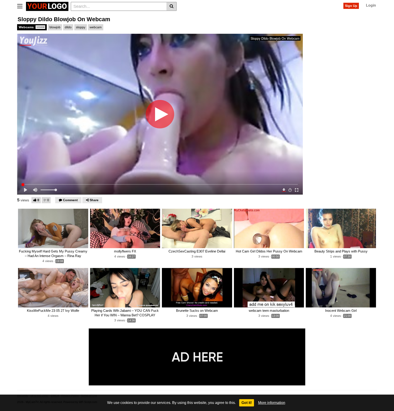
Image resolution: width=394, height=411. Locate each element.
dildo (68, 27)
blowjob (54, 27)
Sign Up (351, 6)
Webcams (31, 27)
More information (271, 403)
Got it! (246, 403)
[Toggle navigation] (21, 5)
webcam (96, 27)
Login (371, 5)
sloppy (80, 27)
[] (171, 6)
